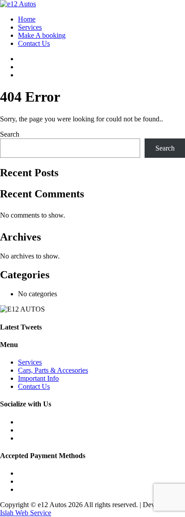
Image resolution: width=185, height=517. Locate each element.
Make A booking (42, 35)
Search (9, 134)
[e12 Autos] (18, 4)
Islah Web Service (25, 513)
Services (30, 27)
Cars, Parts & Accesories (53, 370)
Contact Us (34, 43)
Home (26, 19)
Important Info (38, 378)
